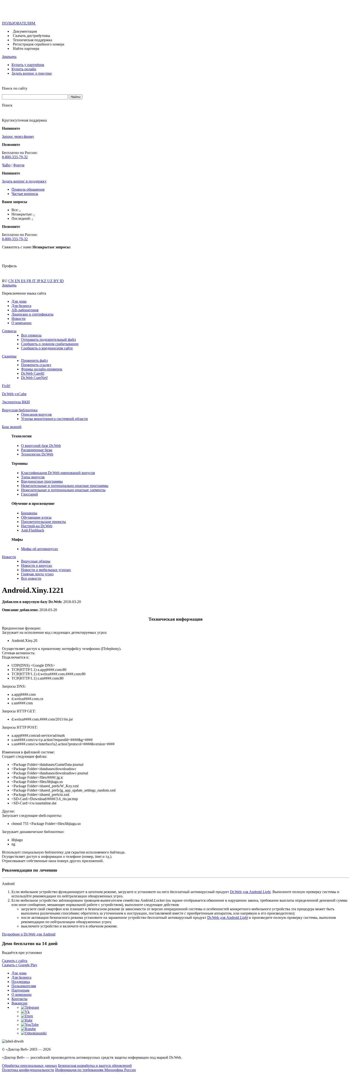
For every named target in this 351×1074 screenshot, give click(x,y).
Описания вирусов (36, 414)
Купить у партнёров (27, 65)
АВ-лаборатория (24, 310)
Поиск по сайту (14, 88)
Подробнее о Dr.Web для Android (28, 934)
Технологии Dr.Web (37, 454)
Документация (25, 31)
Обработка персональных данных (29, 1066)
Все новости (31, 578)
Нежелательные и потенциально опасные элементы (63, 490)
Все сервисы (31, 335)
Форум (18, 165)
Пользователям (23, 986)
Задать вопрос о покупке (31, 73)
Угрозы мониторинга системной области (54, 419)
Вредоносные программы (42, 481)
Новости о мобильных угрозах (46, 570)
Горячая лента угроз (37, 574)
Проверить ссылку (36, 365)
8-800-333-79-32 (15, 157)
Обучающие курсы (36, 517)
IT (34, 281)
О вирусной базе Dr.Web (41, 446)
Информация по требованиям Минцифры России (95, 1070)
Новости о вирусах (36, 565)
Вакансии (19, 1003)
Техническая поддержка (32, 40)
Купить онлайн (23, 69)
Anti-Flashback (32, 530)
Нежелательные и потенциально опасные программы (64, 486)
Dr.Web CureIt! (32, 373)
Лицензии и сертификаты (32, 314)
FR (29, 281)
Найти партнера (26, 48)
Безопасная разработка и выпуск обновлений (95, 1066)
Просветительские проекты (43, 522)
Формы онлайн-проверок (41, 369)
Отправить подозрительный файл (48, 340)
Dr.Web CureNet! (34, 378)
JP (39, 281)
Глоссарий (29, 494)
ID (62, 281)
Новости (18, 319)
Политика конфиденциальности (28, 1070)
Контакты (19, 999)
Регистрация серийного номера (38, 44)
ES (24, 281)
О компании (21, 323)
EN (18, 281)
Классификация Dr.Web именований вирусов (58, 473)
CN (11, 281)
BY (56, 281)
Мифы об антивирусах (39, 549)
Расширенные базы (36, 450)
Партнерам (20, 990)
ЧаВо (6, 165)
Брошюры (29, 513)
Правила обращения (27, 189)
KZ (44, 281)
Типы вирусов (33, 477)
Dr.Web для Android (250, 892)
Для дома (19, 301)
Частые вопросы (24, 194)
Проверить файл (34, 360)
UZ (50, 281)
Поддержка (20, 982)
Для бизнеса (21, 306)
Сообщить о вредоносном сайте (47, 348)
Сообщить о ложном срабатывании (50, 344)
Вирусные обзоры (35, 561)
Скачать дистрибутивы (31, 36)
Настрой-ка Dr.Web (36, 526)
